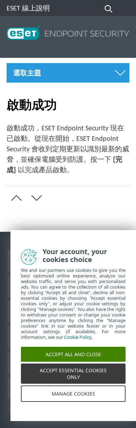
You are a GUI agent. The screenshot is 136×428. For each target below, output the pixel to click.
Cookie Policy (77, 341)
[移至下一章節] (35, 198)
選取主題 (27, 73)
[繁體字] (124, 9)
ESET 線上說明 (28, 8)
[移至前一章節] (15, 198)
